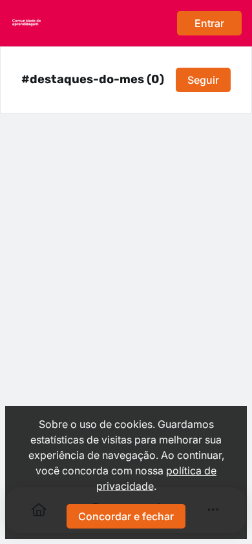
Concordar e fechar (126, 516)
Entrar (209, 23)
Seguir (203, 79)
